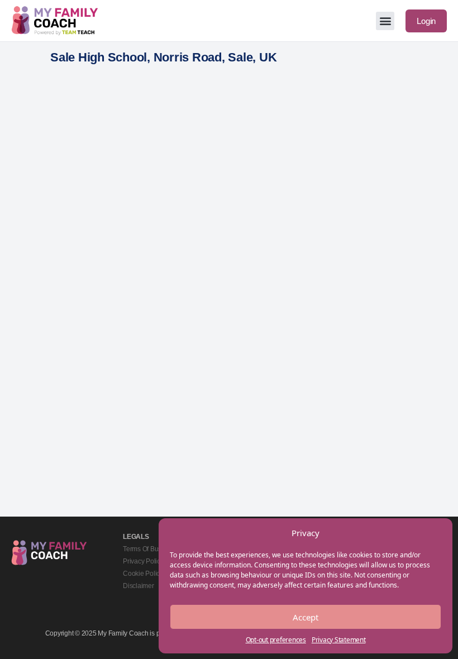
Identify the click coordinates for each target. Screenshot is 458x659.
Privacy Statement (339, 639)
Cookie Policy (143, 573)
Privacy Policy (143, 561)
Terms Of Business (150, 549)
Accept (305, 617)
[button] (385, 21)
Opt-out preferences (276, 639)
